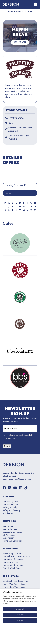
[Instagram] (9, 488)
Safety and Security (11, 510)
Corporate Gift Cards (12, 531)
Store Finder (20, 42)
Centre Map (8, 526)
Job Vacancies (9, 534)
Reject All (20, 620)
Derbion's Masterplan (12, 562)
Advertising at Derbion (13, 553)
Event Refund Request (13, 565)
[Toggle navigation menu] (35, 4)
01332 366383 (9, 476)
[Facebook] (4, 488)
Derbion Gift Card (11, 504)
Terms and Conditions (12, 540)
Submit (7, 446)
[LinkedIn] (20, 488)
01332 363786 (16, 118)
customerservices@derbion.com (17, 478)
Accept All (20, 609)
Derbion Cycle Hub (11, 501)
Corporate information (13, 559)
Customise (20, 615)
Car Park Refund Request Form (16, 556)
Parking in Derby (10, 507)
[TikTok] (25, 488)
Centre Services (10, 529)
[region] (20, 607)
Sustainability (8, 537)
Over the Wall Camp (12, 568)
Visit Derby (8, 513)
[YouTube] (15, 488)
